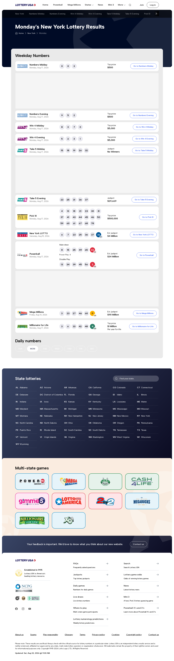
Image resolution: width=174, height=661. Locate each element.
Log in (153, 5)
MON (32, 348)
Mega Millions (74, 5)
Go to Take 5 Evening (144, 199)
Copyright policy (134, 634)
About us (19, 634)
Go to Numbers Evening (143, 115)
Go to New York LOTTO (143, 234)
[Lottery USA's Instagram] (23, 608)
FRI (80, 348)
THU (69, 348)
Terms (82, 634)
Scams (33, 634)
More (120, 5)
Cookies (115, 634)
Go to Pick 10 (147, 217)
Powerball (58, 5)
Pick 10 (147, 14)
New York (19, 14)
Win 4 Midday (76, 14)
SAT (92, 348)
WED (57, 348)
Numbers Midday (36, 14)
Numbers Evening (57, 14)
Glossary (69, 634)
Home (45, 5)
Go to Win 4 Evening (144, 139)
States (88, 5)
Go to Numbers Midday (143, 66)
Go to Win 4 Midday (144, 127)
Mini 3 (111, 5)
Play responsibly (50, 634)
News (100, 5)
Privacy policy (98, 634)
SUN (20, 348)
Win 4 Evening (95, 14)
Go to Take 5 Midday (144, 150)
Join (142, 5)
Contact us (138, 544)
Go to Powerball (146, 255)
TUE (45, 348)
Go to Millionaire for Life (142, 326)
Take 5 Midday (113, 14)
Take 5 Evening (132, 14)
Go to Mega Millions (144, 313)
